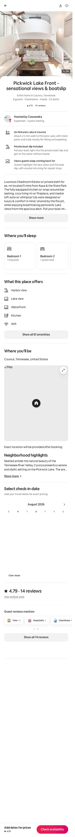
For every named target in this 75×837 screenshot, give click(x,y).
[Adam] (66, 632)
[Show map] (36, 403)
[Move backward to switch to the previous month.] (8, 504)
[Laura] (7, 632)
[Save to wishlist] (66, 5)
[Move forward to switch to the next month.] (64, 504)
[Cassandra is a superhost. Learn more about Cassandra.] (7, 118)
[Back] (6, 5)
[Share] (60, 5)
